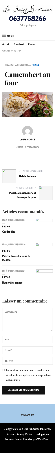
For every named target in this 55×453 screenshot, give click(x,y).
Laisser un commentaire (27, 147)
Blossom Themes (13, 439)
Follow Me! (28, 414)
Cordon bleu (8, 232)
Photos (36, 65)
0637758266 (27, 18)
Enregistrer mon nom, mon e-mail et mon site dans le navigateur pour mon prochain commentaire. (28, 375)
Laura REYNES (27, 139)
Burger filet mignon (12, 282)
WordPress (43, 439)
